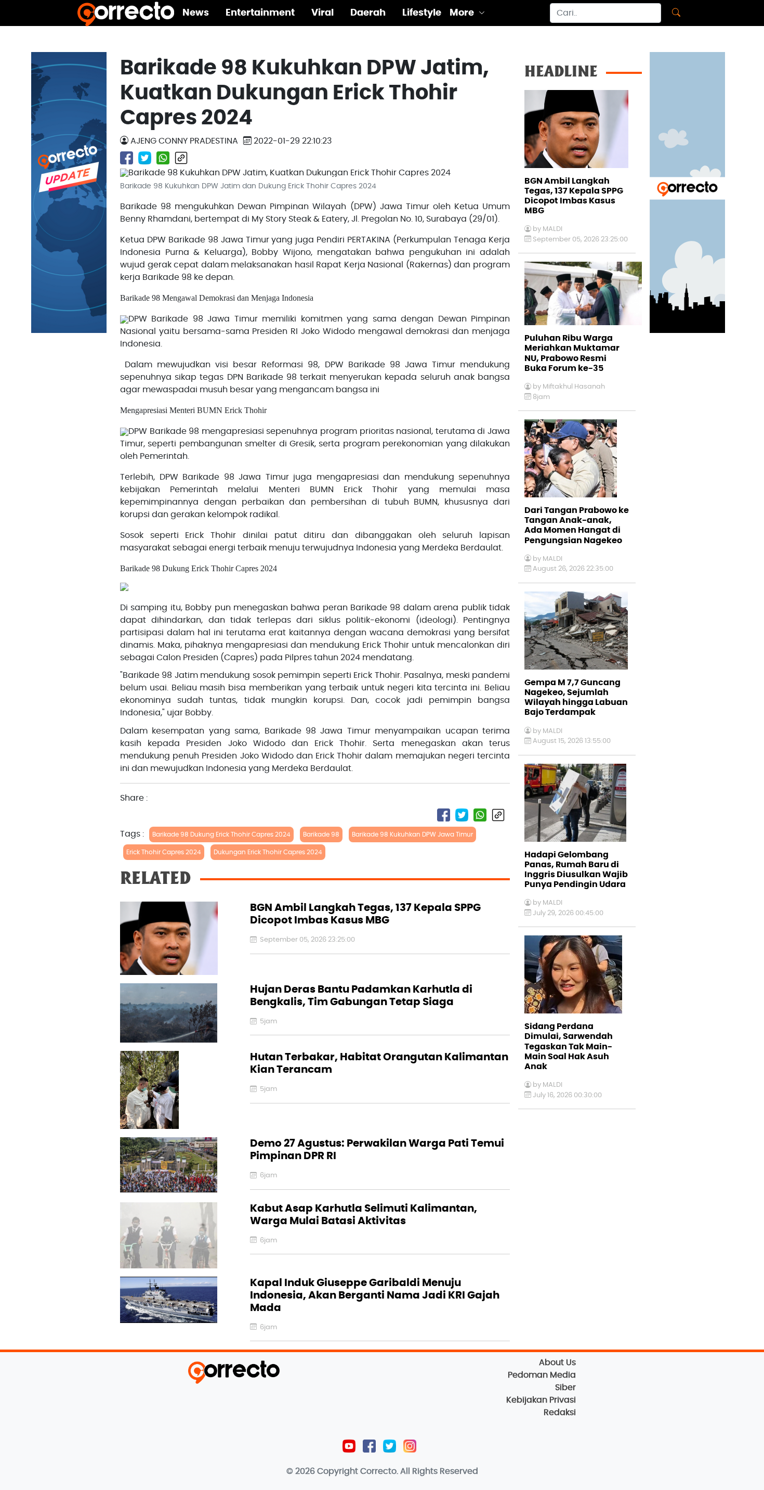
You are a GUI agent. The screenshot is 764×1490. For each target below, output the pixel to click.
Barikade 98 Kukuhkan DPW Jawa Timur (412, 834)
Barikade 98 (321, 834)
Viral (322, 13)
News (195, 13)
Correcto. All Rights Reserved (419, 1471)
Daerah (368, 13)
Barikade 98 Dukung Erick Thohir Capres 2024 (221, 834)
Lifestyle (421, 13)
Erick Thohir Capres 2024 (163, 852)
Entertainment (260, 13)
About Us (557, 1362)
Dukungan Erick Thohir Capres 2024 (268, 852)
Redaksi (560, 1412)
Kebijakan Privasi (541, 1400)
